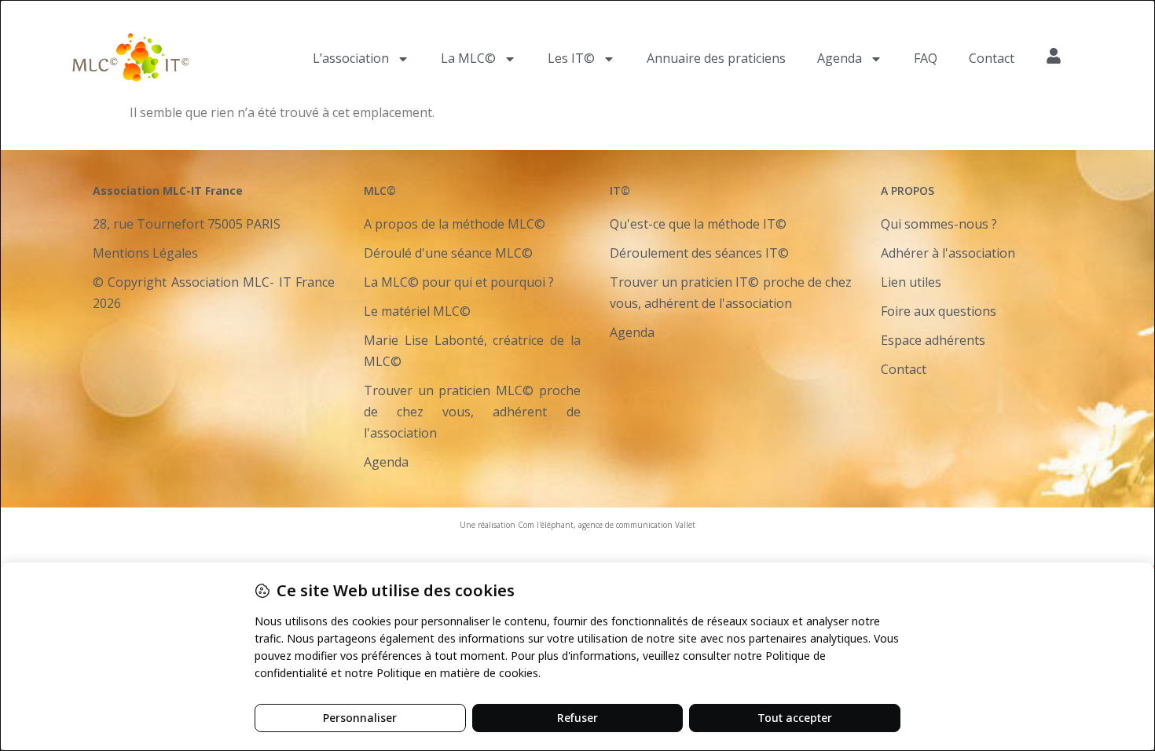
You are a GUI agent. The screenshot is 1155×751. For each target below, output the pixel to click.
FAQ (925, 58)
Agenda (839, 58)
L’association (351, 58)
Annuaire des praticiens (716, 58)
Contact (991, 58)
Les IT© (571, 58)
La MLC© (468, 58)
